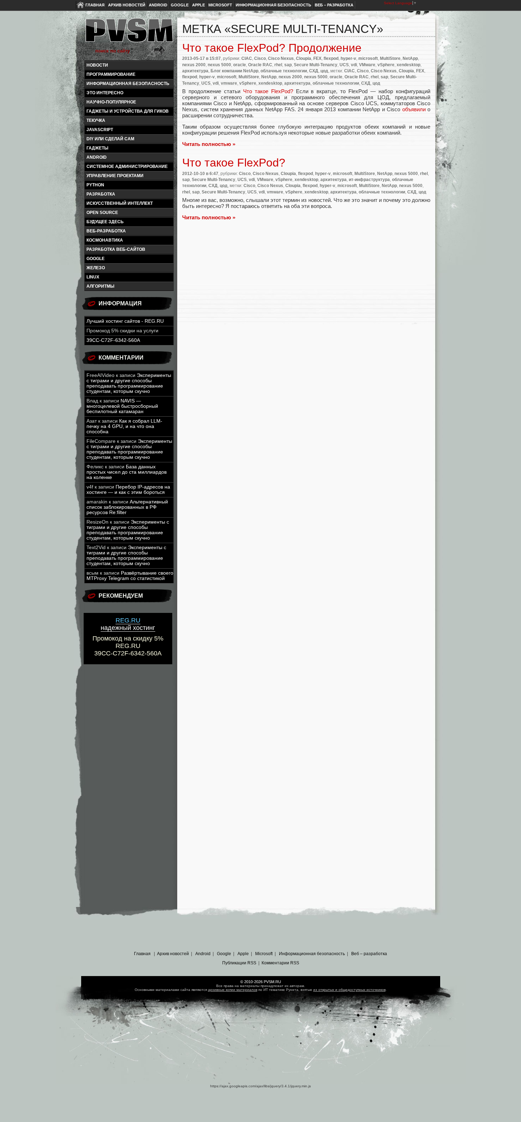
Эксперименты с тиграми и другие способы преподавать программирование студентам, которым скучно (128, 383)
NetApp (410, 58)
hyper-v (348, 58)
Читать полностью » (208, 144)
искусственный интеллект (119, 203)
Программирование (110, 74)
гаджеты (97, 148)
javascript (99, 129)
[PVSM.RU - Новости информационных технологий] (128, 33)
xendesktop (408, 64)
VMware (367, 64)
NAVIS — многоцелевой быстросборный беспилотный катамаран (122, 406)
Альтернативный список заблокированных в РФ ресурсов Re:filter (127, 507)
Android (158, 5)
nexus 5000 (219, 64)
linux (92, 277)
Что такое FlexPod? (269, 91)
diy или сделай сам (110, 138)
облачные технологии (283, 70)
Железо (95, 267)
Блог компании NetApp (234, 70)
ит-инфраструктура (369, 179)
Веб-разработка (106, 231)
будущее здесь (105, 221)
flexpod (331, 58)
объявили (414, 109)
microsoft (368, 58)
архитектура (195, 70)
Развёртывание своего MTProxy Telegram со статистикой (129, 575)
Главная (95, 5)
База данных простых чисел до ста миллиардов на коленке (126, 472)
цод (324, 70)
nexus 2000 (194, 64)
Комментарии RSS (280, 962)
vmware (229, 83)
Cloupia (303, 58)
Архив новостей (126, 5)
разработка (100, 194)
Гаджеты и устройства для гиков (127, 111)
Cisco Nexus (281, 58)
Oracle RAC (260, 64)
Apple (198, 5)
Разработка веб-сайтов (115, 249)
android (96, 157)
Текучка (95, 120)
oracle (239, 64)
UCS (344, 64)
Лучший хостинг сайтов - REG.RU (125, 321)
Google (180, 5)
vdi (354, 64)
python (95, 184)
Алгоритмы (100, 286)
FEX (317, 58)
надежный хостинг (128, 624)
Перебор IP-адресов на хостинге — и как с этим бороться (128, 489)
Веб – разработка (334, 5)
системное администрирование (127, 166)
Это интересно (104, 92)
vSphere (385, 64)
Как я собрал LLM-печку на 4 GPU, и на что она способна (124, 426)
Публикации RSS (239, 962)
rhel (278, 64)
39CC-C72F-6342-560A (113, 340)
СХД (313, 70)
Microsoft (220, 5)
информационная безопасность (127, 83)
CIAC (246, 58)
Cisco (260, 58)
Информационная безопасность (273, 5)
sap (288, 64)
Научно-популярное (111, 102)
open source (102, 212)
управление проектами (115, 175)
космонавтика (104, 240)
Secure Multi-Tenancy (315, 64)
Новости (97, 65)
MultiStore (390, 58)
